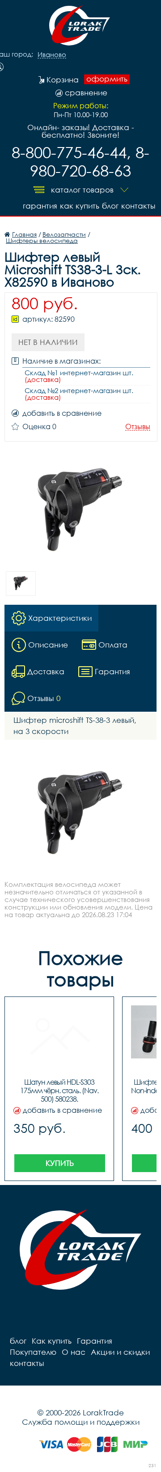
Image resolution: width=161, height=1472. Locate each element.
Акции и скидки (120, 1352)
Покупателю (33, 1352)
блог (110, 205)
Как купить (79, 205)
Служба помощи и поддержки (81, 1422)
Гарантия (40, 205)
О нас (73, 1352)
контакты (138, 205)
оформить (106, 78)
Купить (60, 1163)
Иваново (52, 54)
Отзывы (137, 427)
